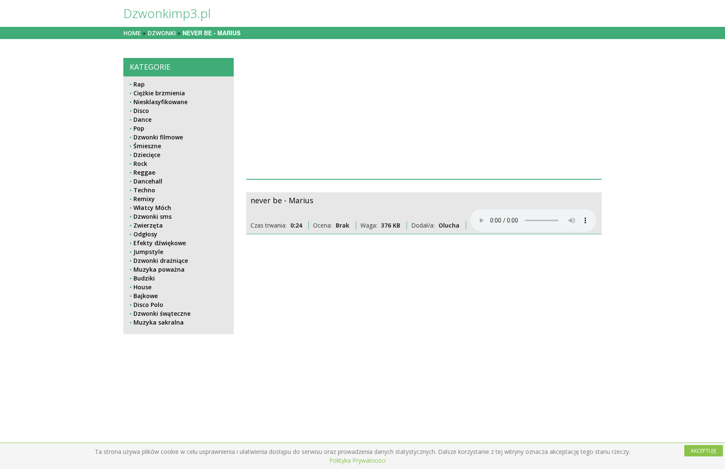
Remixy (144, 199)
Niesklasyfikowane (160, 102)
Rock (140, 164)
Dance (142, 119)
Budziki (144, 278)
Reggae (144, 172)
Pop (138, 128)
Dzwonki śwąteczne (161, 313)
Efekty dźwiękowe (159, 243)
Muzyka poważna (159, 269)
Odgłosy (145, 234)
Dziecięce (146, 155)
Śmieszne (147, 146)
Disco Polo (148, 305)
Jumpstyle (148, 252)
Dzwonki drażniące (160, 261)
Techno (144, 190)
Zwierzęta (148, 225)
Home (132, 33)
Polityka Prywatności (357, 460)
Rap (139, 84)
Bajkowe (145, 296)
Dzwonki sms (152, 216)
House (142, 287)
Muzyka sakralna (158, 322)
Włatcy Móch (152, 208)
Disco (141, 111)
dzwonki (162, 33)
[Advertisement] (424, 117)
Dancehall (147, 181)
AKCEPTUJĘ (704, 450)
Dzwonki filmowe (158, 137)
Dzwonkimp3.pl (167, 13)
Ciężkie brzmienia (159, 93)
